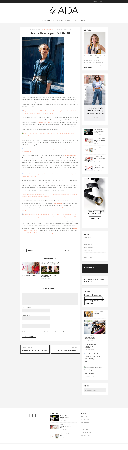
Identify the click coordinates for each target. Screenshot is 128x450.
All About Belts (89, 241)
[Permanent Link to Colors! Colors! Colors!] (31, 273)
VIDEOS (69, 20)
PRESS (75, 20)
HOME (56, 20)
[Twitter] (30, 1)
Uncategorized (88, 257)
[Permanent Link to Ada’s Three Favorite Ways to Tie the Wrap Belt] (94, 370)
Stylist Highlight (89, 254)
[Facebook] (24, 1)
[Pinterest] (26, 1)
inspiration (30, 250)
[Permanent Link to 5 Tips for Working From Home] (88, 152)
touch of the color (44, 122)
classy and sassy (70, 155)
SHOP (62, 20)
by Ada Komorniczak (47, 29)
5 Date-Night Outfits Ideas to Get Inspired (49, 276)
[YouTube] (28, 1)
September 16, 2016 (35, 29)
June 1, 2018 (25, 277)
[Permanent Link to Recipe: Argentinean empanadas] (88, 316)
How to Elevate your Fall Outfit (50, 33)
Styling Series (88, 247)
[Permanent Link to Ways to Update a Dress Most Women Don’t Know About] (94, 356)
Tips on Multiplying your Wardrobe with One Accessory (90, 346)
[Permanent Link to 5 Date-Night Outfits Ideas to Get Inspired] (50, 273)
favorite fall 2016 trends (48, 102)
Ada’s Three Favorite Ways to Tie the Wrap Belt (89, 373)
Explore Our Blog (47, 20)
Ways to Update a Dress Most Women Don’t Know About (90, 360)
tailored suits (58, 203)
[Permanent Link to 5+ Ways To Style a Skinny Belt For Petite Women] (88, 170)
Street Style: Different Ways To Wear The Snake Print (99, 158)
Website (24, 323)
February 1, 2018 (45, 278)
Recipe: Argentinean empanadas (98, 312)
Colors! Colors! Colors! (29, 275)
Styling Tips (67, 29)
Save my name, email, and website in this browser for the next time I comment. (48, 332)
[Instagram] (21, 1)
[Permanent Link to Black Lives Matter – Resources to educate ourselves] (88, 134)
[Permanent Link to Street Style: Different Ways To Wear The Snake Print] (88, 161)
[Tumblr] (33, 1)
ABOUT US (83, 20)
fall (24, 250)
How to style (88, 244)
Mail (26, 315)
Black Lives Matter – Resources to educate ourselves (99, 131)
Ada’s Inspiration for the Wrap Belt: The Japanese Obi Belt (99, 140)
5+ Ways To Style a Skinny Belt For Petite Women (99, 167)
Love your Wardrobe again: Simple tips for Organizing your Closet (90, 337)
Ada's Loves (87, 237)
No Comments (58, 29)
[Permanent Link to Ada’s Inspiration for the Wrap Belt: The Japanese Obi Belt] (88, 143)
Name (27, 307)
